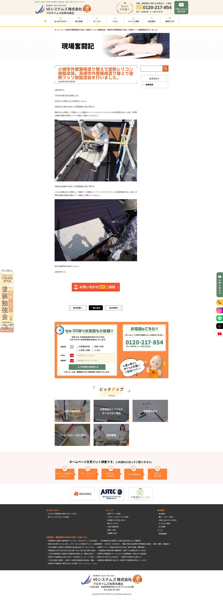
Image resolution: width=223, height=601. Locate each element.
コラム (115, 21)
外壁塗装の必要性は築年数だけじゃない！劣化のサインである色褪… (73, 540)
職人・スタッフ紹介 (166, 517)
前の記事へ (77, 307)
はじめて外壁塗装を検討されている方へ (62, 513)
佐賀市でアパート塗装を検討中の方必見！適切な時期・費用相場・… (122, 547)
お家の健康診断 (113, 526)
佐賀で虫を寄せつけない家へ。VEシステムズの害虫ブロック (70, 544)
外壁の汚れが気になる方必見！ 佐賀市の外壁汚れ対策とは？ (119, 557)
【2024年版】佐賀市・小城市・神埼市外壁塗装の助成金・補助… (72, 560)
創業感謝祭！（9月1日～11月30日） (107, 544)
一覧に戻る (95, 307)
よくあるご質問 (164, 523)
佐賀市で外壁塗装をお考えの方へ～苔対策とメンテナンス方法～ (71, 557)
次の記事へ (113, 307)
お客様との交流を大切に (116, 520)
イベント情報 (133, 21)
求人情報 (162, 526)
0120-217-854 (157, 7)
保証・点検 (111, 530)
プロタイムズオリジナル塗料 (118, 517)
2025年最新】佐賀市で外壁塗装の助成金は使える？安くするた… (72, 547)
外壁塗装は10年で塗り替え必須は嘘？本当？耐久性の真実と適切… (72, 550)
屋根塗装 (149, 84)
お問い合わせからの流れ (168, 520)
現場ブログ (170, 21)
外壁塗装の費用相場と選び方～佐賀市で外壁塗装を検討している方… (122, 560)
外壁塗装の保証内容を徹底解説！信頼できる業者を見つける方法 (122, 550)
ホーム (59, 29)
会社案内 (162, 513)
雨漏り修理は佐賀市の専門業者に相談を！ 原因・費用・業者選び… (146, 544)
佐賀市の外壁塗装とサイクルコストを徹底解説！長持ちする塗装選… (122, 553)
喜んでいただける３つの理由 (58, 517)
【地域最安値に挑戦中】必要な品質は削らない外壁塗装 (120, 540)
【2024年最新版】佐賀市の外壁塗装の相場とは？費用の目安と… (72, 553)
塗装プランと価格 (113, 513)
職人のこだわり (113, 523)
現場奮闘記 (163, 533)
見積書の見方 (112, 533)
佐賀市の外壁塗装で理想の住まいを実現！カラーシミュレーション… (73, 563)
